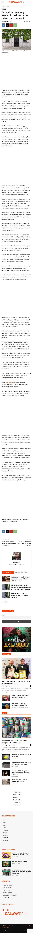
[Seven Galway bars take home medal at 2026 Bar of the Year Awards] (16, 668)
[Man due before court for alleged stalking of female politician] (6, 595)
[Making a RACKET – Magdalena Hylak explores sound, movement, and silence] (6, 773)
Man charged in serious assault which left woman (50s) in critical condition (21, 579)
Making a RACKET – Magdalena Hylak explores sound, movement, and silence (21, 772)
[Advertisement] (16, 71)
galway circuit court (17, 519)
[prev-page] (3, 602)
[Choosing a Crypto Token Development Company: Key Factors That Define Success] (6, 706)
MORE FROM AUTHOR (21, 572)
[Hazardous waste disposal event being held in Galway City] (16, 727)
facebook (9, 519)
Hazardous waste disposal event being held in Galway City (14, 741)
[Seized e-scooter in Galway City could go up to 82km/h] (6, 782)
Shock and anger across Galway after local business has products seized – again (21, 871)
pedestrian (25, 519)
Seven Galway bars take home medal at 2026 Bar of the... (16, 682)
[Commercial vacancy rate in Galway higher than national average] (6, 765)
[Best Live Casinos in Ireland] (6, 864)
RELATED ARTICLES (8, 572)
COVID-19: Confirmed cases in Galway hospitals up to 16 (24, 543)
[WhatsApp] (15, 25)
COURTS (8, 6)
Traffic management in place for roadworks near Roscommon (9, 543)
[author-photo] (16, 560)
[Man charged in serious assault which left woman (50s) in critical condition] (6, 579)
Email (3, 615)
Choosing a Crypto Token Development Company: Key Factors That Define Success (20, 705)
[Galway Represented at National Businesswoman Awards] (6, 698)
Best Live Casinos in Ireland (19, 861)
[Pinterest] (11, 25)
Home (3, 6)
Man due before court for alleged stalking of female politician (19, 595)
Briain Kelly (5, 21)
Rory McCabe (10, 382)
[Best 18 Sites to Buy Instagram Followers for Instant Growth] (6, 855)
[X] (7, 25)
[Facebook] (3, 25)
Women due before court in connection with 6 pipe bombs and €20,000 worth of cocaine (21, 587)
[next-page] (5, 602)
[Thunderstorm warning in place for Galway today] (6, 757)
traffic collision (13, 521)
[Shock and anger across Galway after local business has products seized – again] (6, 872)
